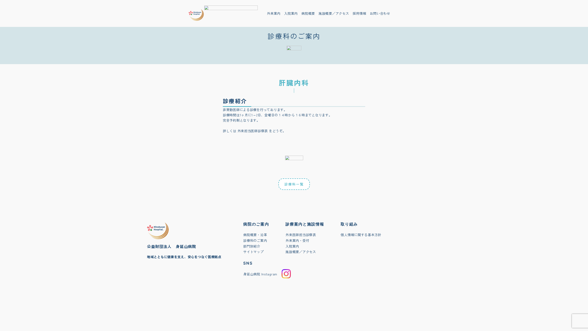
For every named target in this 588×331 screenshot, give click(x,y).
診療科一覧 (294, 184)
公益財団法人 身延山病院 (171, 246)
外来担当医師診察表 (252, 130)
